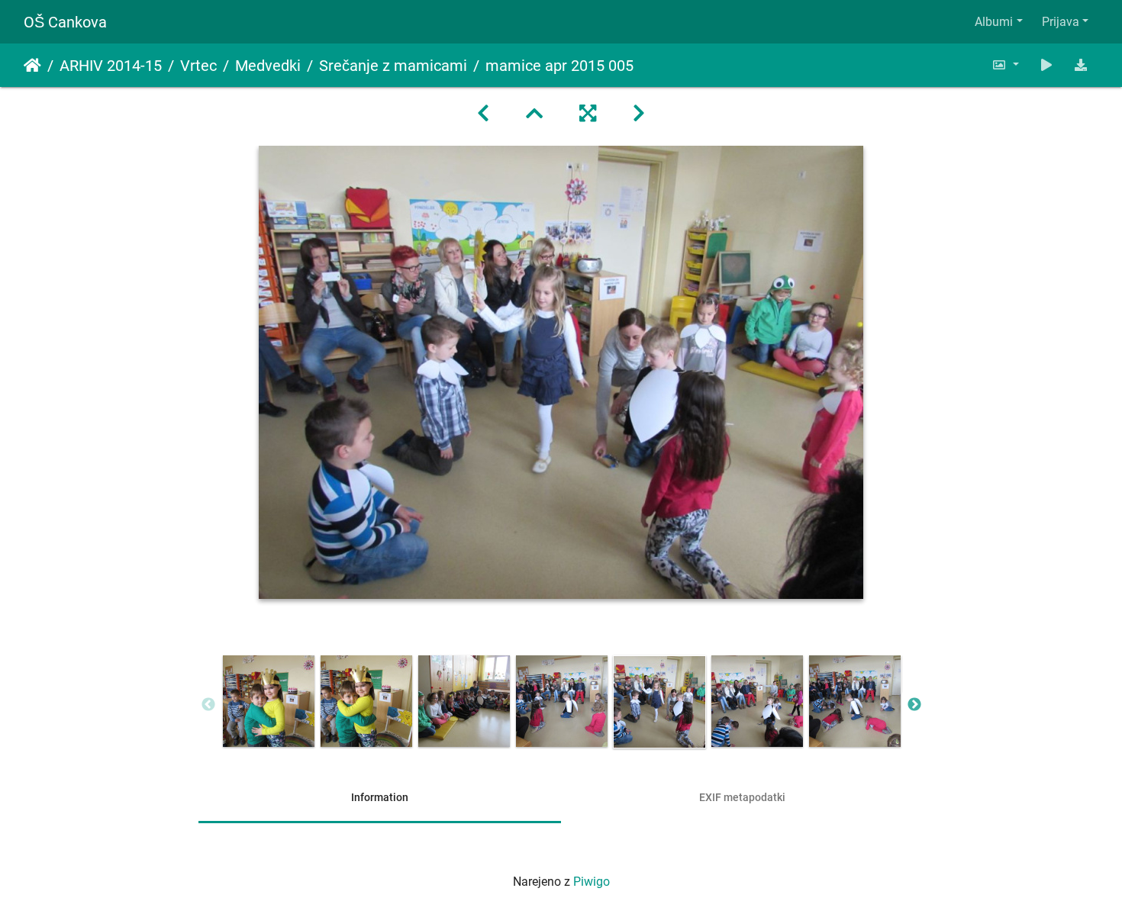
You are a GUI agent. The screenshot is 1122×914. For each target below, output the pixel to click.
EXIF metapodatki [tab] (742, 797)
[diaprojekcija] (1046, 65)
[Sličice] (534, 113)
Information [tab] (379, 797)
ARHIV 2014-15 (111, 65)
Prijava (1060, 21)
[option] (269, 701)
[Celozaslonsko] (587, 113)
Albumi (994, 21)
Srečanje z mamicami (393, 65)
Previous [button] (208, 705)
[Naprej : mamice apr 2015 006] (638, 113)
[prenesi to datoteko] (1080, 65)
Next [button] (914, 705)
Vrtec (198, 65)
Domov (32, 65)
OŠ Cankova (65, 22)
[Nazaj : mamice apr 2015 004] (483, 113)
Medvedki (268, 65)
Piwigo (591, 881)
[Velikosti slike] (1005, 65)
